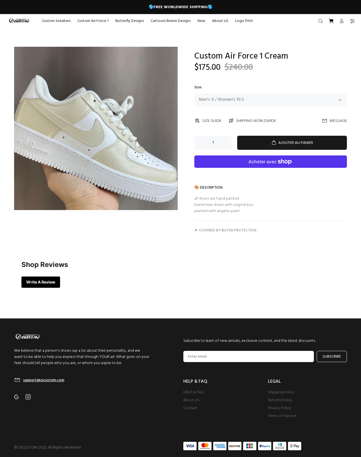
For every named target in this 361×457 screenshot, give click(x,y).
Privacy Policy (279, 408)
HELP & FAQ (193, 392)
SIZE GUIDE (211, 121)
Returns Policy (280, 400)
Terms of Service (282, 416)
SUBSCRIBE (332, 356)
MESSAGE (338, 121)
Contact (190, 408)
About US (191, 400)
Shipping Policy (281, 392)
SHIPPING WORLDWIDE (256, 121)
